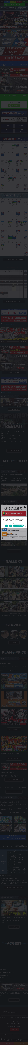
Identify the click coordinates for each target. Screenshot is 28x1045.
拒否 (11, 525)
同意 (6, 525)
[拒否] (25, 526)
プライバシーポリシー (18, 525)
